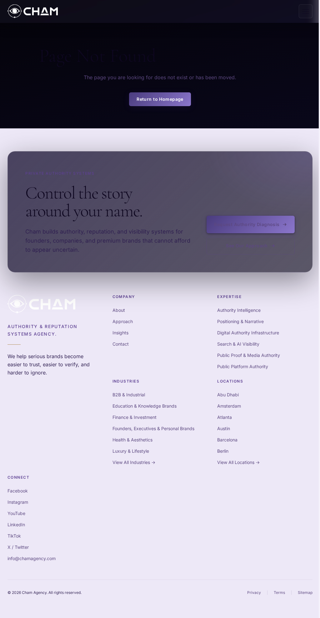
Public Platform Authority (242, 366)
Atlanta (224, 417)
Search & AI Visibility (238, 344)
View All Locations (238, 462)
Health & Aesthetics (132, 439)
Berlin (222, 451)
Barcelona (227, 439)
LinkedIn (16, 524)
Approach (122, 321)
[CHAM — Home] (33, 11)
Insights (120, 332)
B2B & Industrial (128, 394)
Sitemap (305, 592)
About (118, 310)
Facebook (18, 490)
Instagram (18, 502)
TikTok (14, 535)
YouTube (16, 513)
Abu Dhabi (228, 394)
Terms (279, 592)
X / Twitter (18, 547)
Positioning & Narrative (240, 321)
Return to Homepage (160, 99)
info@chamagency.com (32, 558)
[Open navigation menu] (305, 11)
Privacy (254, 592)
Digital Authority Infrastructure (248, 332)
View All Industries (133, 462)
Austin (223, 428)
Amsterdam (229, 406)
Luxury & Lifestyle (130, 451)
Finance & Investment (134, 417)
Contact (120, 344)
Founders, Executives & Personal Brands (153, 428)
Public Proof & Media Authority (248, 355)
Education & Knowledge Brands (144, 406)
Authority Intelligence (239, 310)
